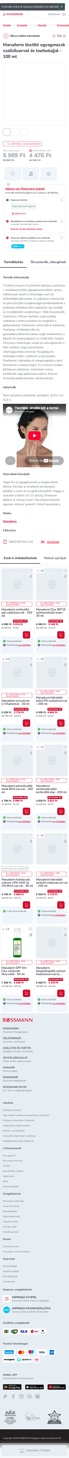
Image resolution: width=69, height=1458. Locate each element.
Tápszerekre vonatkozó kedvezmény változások (26, 1115)
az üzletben (25, 645)
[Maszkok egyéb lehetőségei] (49, 25)
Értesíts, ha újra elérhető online (26, 229)
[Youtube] (29, 1396)
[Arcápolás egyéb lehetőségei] (30, 25)
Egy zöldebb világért (13, 1171)
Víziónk (6, 1165)
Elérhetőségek (10, 1266)
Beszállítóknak (10, 1276)
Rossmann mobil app (13, 1201)
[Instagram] (21, 1396)
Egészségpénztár (11, 1216)
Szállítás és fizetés (12, 1110)
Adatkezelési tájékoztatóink (16, 1125)
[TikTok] (5, 1396)
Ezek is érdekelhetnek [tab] (20, 558)
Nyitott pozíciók (11, 1246)
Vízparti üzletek (10, 1221)
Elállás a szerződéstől (14, 1130)
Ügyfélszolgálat (11, 1271)
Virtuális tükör (10, 1226)
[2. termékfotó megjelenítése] (15, 132)
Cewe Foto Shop (11, 1206)
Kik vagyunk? (9, 1155)
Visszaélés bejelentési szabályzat (19, 1135)
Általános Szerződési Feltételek (18, 1120)
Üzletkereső (9, 1281)
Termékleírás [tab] (13, 262)
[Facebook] (13, 1396)
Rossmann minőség (12, 1160)
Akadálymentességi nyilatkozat (18, 1141)
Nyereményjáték (11, 1186)
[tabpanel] (34, 408)
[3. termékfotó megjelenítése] (24, 132)
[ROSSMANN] (17, 1020)
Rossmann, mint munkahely (16, 1251)
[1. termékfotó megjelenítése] (6, 132)
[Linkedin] (37, 1396)
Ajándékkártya (10, 1211)
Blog (5, 1181)
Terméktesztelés (11, 1231)
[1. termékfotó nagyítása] (34, 93)
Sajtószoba (8, 1176)
